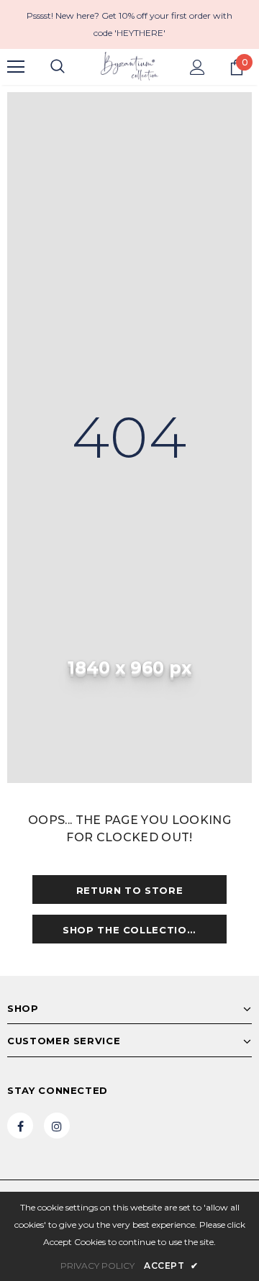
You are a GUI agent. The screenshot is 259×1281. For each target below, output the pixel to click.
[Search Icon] (57, 67)
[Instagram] (57, 1126)
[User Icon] (197, 67)
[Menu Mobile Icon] (15, 67)
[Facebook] (20, 1126)
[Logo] (129, 66)
